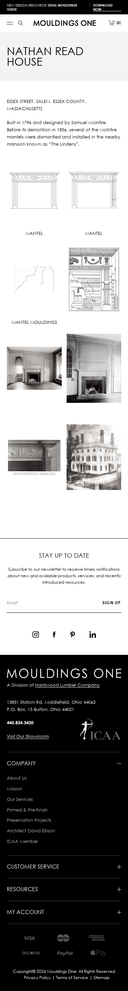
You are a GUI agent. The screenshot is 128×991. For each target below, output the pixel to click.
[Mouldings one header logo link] (64, 23)
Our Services (20, 799)
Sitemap (102, 977)
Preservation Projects (29, 820)
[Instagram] (35, 634)
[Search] (21, 23)
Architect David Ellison (31, 830)
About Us (17, 778)
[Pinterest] (72, 634)
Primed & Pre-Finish (27, 809)
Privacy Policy (37, 977)
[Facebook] (54, 634)
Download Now (103, 7)
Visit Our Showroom (28, 736)
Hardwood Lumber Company (67, 685)
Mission (14, 788)
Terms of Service (72, 977)
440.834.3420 (20, 722)
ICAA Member (22, 841)
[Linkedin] (92, 634)
